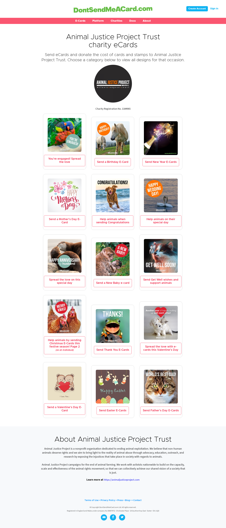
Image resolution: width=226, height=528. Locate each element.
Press (120, 500)
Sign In (214, 8)
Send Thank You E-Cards (112, 350)
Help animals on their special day (161, 221)
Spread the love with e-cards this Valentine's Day (160, 348)
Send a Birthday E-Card (112, 162)
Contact (137, 500)
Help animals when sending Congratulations (112, 221)
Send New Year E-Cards (161, 162)
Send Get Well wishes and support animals (160, 281)
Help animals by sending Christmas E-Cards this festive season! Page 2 (64, 345)
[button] (80, 21)
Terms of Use (92, 500)
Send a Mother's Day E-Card (64, 221)
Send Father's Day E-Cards (161, 410)
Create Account (197, 9)
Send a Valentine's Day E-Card (64, 409)
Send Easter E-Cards (112, 410)
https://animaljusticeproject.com (122, 479)
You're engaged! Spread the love (64, 160)
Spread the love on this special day (64, 281)
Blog (127, 500)
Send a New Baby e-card (112, 283)
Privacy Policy (108, 500)
